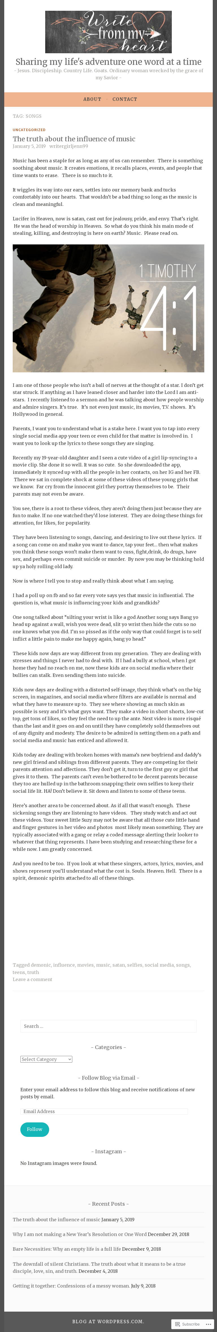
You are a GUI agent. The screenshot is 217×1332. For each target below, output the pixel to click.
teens (19, 972)
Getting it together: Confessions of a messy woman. (71, 1286)
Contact (124, 99)
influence (64, 965)
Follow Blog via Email (108, 1078)
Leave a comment (32, 979)
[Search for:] (108, 1026)
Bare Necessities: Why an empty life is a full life (67, 1249)
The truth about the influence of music (74, 139)
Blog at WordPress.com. (108, 1321)
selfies (134, 965)
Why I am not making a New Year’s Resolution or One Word (80, 1234)
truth (33, 972)
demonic (41, 965)
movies (85, 965)
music (103, 965)
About (92, 99)
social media (159, 965)
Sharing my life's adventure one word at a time (108, 62)
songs (183, 965)
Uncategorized (29, 129)
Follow (34, 1129)
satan (118, 965)
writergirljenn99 (68, 146)
